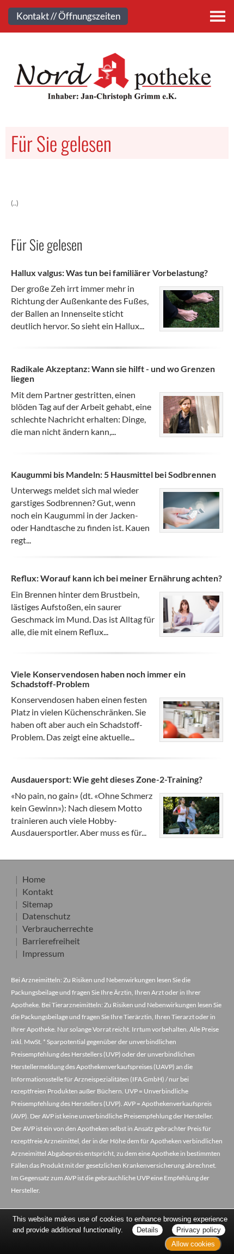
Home (33, 879)
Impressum (43, 953)
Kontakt (37, 891)
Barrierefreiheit (51, 941)
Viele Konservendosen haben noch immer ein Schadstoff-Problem (98, 679)
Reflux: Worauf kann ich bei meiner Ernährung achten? (116, 578)
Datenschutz (46, 916)
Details (147, 1230)
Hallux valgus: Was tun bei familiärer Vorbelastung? (109, 272)
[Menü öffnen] (217, 16)
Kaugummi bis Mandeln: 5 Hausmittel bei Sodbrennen (113, 474)
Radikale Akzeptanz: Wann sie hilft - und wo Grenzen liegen (113, 373)
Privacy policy (198, 1230)
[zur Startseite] (117, 76)
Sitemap (37, 904)
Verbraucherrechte (57, 928)
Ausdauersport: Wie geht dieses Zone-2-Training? (106, 779)
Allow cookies (193, 1244)
